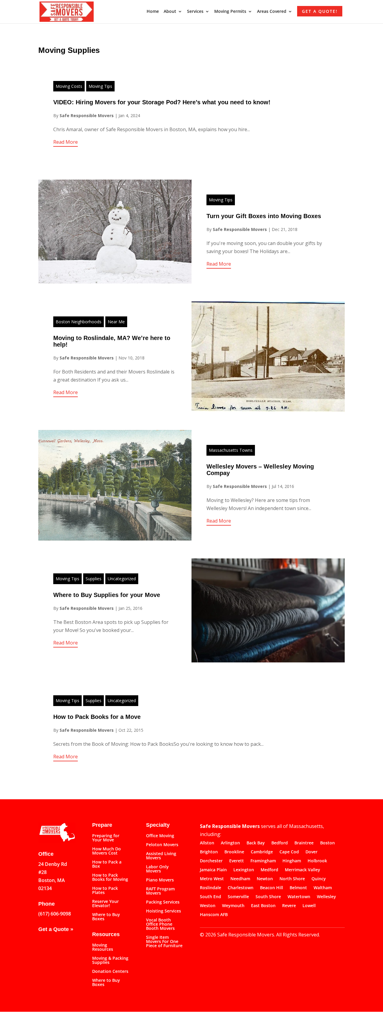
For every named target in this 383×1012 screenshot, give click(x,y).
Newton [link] (265, 879)
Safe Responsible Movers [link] (87, 115)
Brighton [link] (209, 852)
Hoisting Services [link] (163, 911)
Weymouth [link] (233, 906)
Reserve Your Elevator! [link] (105, 903)
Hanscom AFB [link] (214, 915)
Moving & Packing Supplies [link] (110, 960)
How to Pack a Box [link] (106, 864)
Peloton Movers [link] (162, 845)
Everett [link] (236, 861)
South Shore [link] (268, 897)
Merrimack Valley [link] (302, 870)
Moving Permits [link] (230, 11)
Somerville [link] (238, 897)
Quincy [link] (318, 879)
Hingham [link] (291, 861)
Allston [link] (207, 843)
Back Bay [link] (256, 843)
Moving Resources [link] (102, 947)
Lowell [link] (309, 906)
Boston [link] (327, 843)
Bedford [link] (279, 843)
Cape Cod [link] (289, 852)
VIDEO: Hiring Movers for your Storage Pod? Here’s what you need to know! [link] (161, 102)
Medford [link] (269, 870)
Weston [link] (207, 906)
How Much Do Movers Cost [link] (106, 851)
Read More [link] (65, 142)
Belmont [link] (298, 888)
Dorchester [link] (211, 861)
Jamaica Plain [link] (213, 870)
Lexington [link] (243, 870)
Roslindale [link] (210, 888)
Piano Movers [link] (160, 880)
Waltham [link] (323, 888)
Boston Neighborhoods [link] (78, 321)
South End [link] (210, 897)
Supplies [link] (93, 578)
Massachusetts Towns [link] (231, 450)
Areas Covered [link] (271, 11)
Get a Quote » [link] (55, 929)
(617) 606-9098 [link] (54, 913)
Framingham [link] (263, 861)
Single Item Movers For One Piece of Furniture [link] (164, 941)
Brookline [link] (234, 852)
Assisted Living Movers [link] (161, 856)
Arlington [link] (230, 843)
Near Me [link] (116, 321)
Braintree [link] (304, 843)
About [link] (170, 11)
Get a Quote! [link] (320, 11)
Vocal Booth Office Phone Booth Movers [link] (160, 924)
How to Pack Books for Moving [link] (110, 877)
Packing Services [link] (163, 902)
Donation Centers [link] (110, 971)
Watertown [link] (299, 897)
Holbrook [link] (317, 861)
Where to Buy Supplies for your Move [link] (106, 595)
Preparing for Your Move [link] (105, 838)
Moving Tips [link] (100, 86)
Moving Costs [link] (69, 86)
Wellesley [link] (326, 897)
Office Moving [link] (160, 836)
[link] (66, 11)
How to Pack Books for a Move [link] (97, 717)
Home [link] (153, 11)
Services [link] (195, 11)
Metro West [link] (212, 879)
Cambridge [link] (262, 852)
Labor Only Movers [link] (157, 869)
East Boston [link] (263, 906)
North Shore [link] (292, 879)
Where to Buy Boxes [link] (106, 917)
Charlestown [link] (240, 888)
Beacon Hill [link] (271, 888)
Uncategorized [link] (122, 578)
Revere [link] (289, 906)
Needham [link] (240, 879)
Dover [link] (311, 852)
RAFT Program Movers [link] (160, 891)
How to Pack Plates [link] (105, 890)
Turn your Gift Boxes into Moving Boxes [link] (263, 216)
